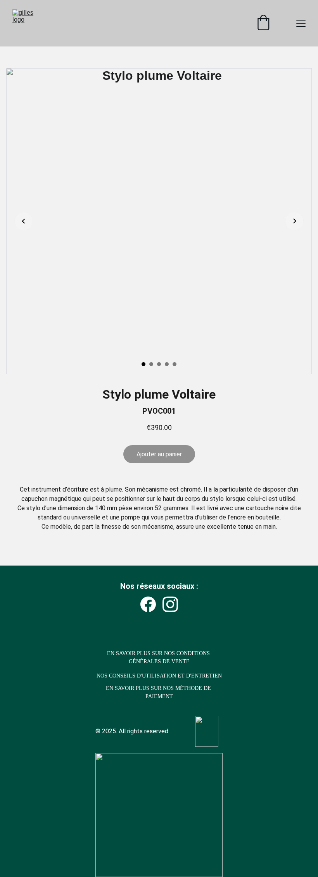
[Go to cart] (263, 23)
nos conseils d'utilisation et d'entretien (159, 676)
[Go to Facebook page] (148, 604)
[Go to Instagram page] (170, 604)
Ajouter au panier (159, 454)
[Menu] (301, 23)
